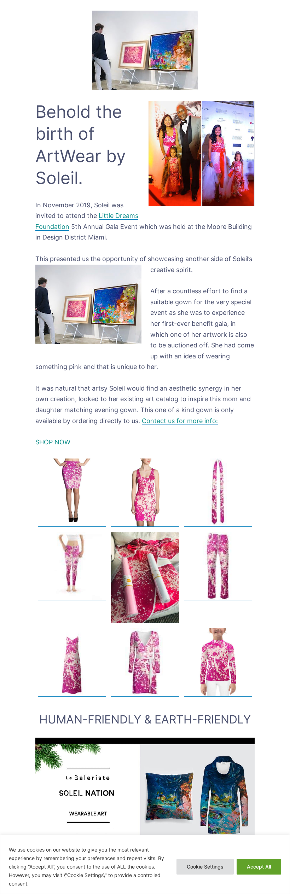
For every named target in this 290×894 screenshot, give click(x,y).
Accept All (259, 867)
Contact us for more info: (180, 421)
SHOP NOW (52, 442)
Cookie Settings (205, 867)
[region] (145, 864)
